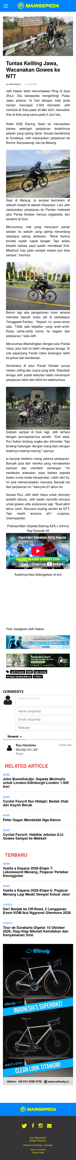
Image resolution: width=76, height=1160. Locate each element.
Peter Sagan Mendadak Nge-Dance (32, 819)
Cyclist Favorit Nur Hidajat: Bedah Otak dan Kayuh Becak (35, 803)
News (6, 774)
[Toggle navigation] (6, 6)
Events (7, 904)
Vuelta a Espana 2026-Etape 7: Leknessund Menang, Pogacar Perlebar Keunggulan (35, 872)
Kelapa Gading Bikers (19, 676)
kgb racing (40, 672)
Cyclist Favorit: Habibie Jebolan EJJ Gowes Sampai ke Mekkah (33, 836)
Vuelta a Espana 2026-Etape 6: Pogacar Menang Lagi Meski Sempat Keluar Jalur (36, 892)
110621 (38, 676)
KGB (29, 672)
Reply (19, 753)
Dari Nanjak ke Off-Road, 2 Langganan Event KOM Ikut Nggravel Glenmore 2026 (37, 910)
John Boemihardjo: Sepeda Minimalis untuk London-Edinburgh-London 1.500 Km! (36, 782)
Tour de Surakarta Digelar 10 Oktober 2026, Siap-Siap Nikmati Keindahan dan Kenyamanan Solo (35, 931)
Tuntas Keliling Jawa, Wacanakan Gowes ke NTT (33, 69)
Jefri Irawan (17, 672)
